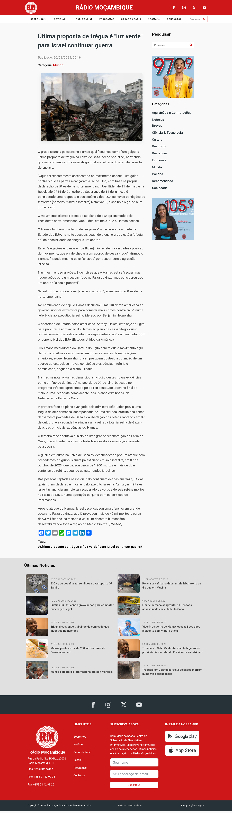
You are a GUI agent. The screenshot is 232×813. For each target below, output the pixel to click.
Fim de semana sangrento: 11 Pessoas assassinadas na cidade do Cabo (167, 607)
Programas (106, 19)
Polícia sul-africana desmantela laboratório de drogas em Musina (171, 585)
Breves (157, 126)
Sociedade (160, 188)
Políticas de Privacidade (129, 805)
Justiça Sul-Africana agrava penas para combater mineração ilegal (82, 607)
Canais (78, 760)
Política (157, 174)
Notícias (60, 19)
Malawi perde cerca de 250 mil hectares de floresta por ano (78, 650)
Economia (159, 160)
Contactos (174, 19)
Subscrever (134, 784)
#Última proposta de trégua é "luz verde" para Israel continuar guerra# (90, 547)
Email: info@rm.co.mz (40, 769)
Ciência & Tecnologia (167, 132)
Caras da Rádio (131, 19)
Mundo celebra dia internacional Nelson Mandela (82, 671)
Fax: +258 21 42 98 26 (41, 784)
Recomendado (162, 181)
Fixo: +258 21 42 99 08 (41, 776)
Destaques (160, 153)
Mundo (58, 65)
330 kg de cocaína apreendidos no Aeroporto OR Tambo (81, 585)
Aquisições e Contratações (171, 113)
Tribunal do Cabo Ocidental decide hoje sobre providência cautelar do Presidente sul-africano (172, 650)
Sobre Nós (80, 736)
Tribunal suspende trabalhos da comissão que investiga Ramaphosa (80, 628)
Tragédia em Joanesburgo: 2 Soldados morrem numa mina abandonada (172, 671)
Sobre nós (37, 19)
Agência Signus (196, 805)
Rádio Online (84, 19)
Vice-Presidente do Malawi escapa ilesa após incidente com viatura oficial (171, 628)
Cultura (157, 139)
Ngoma (152, 19)
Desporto (159, 146)
